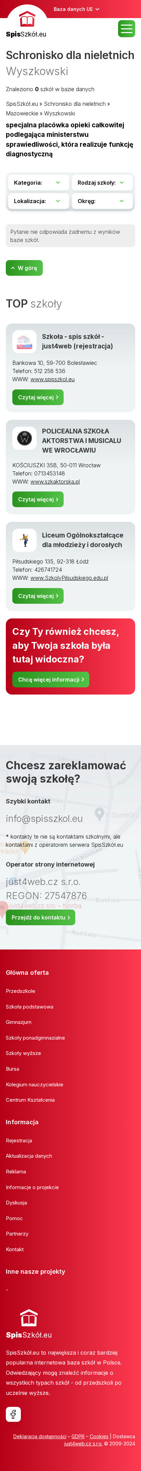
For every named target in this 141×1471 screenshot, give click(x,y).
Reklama (16, 1171)
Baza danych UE (73, 9)
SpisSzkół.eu (22, 103)
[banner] (27, 22)
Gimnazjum (18, 1022)
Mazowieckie (22, 113)
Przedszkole (20, 991)
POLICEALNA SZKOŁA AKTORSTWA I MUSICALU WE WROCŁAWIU (81, 441)
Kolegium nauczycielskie (34, 1084)
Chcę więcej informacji (48, 679)
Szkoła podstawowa (29, 1006)
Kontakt (15, 1249)
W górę (27, 268)
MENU (126, 28)
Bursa (12, 1069)
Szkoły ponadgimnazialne (35, 1037)
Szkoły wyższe (23, 1053)
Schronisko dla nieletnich (75, 103)
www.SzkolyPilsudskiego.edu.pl (69, 577)
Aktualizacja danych (29, 1156)
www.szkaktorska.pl (55, 481)
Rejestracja (19, 1140)
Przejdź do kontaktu (38, 917)
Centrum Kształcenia (30, 1100)
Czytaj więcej (36, 397)
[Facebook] (13, 1414)
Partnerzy (17, 1233)
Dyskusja (16, 1202)
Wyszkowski (59, 113)
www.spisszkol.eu (52, 379)
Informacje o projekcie (32, 1187)
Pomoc (14, 1218)
